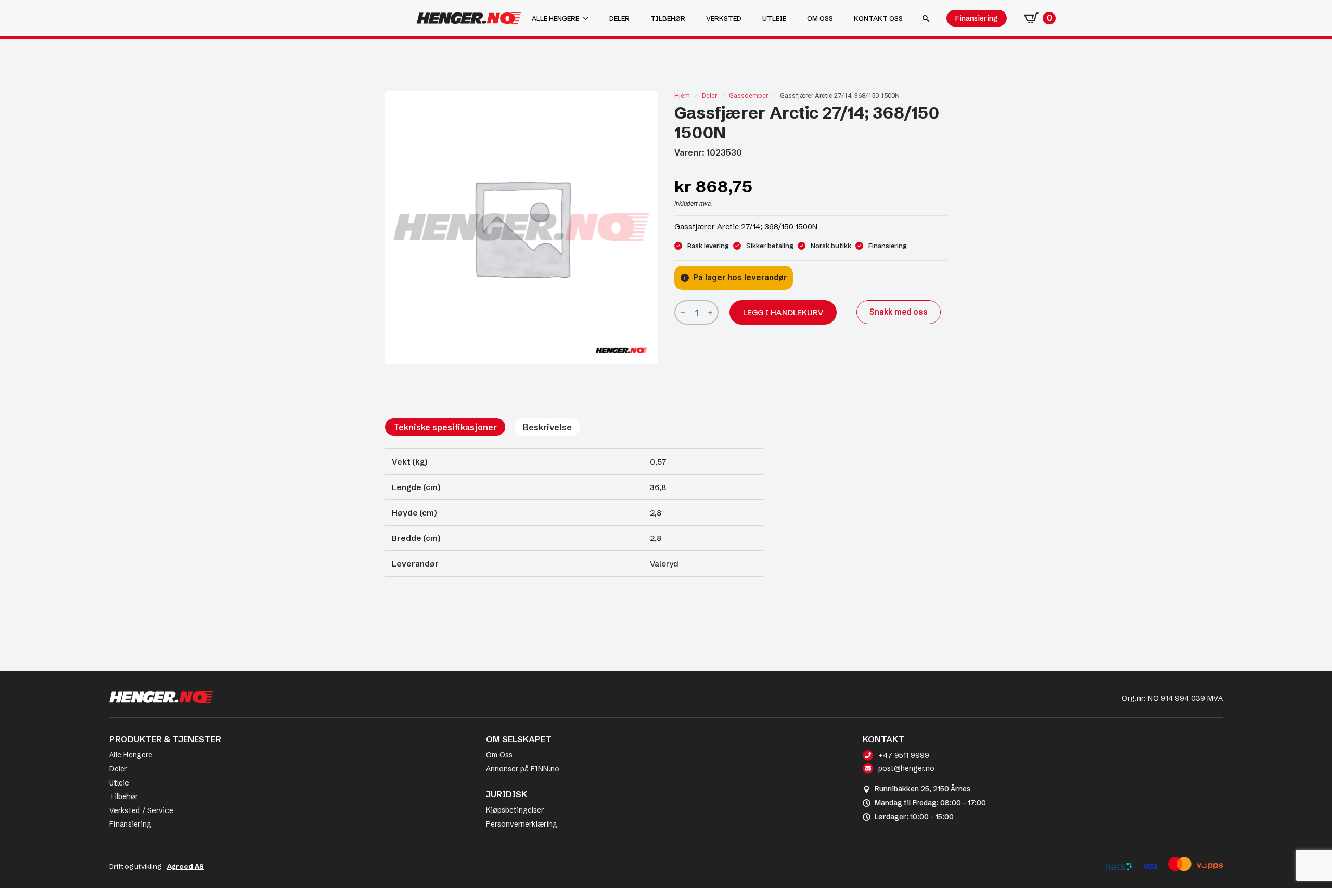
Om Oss (499, 755)
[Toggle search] (926, 18)
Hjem (682, 95)
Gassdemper (748, 95)
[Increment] (710, 313)
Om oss (820, 18)
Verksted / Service (141, 810)
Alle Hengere (130, 755)
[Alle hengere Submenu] (589, 18)
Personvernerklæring (521, 824)
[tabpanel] (574, 512)
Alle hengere (555, 18)
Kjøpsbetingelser (515, 810)
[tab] (445, 427)
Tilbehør (667, 18)
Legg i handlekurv (783, 312)
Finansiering (130, 824)
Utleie (774, 18)
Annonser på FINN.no (522, 769)
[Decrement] (682, 313)
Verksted (723, 18)
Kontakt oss (878, 18)
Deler (619, 18)
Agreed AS (185, 866)
